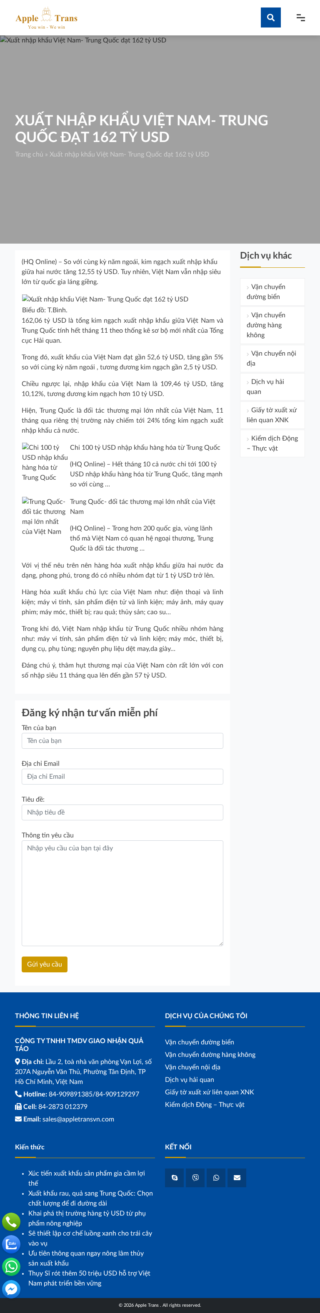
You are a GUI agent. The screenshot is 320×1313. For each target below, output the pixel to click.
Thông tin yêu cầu (48, 835)
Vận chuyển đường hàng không (266, 325)
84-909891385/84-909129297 (94, 1094)
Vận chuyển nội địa (271, 358)
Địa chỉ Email (41, 763)
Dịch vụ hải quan (265, 387)
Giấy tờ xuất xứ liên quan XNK (272, 415)
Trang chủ (29, 154)
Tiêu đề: (33, 799)
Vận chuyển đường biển (266, 292)
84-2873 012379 (63, 1107)
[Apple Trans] (46, 17)
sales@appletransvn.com (78, 1119)
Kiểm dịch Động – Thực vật (272, 443)
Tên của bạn (39, 728)
